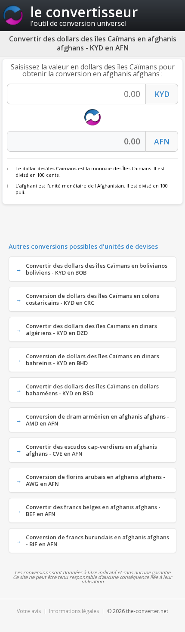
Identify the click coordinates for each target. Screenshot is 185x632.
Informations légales (74, 611)
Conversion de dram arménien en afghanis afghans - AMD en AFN (97, 420)
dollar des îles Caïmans (49, 168)
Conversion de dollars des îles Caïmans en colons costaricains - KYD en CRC (92, 299)
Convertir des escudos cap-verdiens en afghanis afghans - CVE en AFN (91, 450)
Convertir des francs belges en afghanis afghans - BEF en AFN (93, 510)
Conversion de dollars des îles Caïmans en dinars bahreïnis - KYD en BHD (92, 359)
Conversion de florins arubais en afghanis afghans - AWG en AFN (95, 480)
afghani (28, 185)
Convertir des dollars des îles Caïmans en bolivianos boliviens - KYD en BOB (96, 269)
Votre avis (29, 611)
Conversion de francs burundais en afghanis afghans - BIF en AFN (97, 540)
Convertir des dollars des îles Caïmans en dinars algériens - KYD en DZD (91, 329)
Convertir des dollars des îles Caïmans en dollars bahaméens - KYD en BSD (92, 389)
